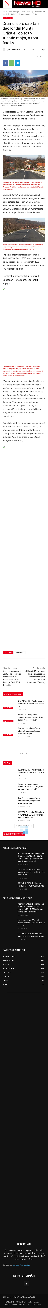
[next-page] (8, 741)
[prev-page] (4, 741)
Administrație (14, 12)
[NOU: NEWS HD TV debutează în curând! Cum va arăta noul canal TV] (9, 704)
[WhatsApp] (11, 63)
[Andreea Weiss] (4, 49)
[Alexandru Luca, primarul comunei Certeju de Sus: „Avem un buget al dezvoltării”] (9, 717)
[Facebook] (5, 63)
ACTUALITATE (8, 708)
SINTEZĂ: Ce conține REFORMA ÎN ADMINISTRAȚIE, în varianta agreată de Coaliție (31, 815)
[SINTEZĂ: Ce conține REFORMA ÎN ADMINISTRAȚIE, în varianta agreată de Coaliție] (9, 815)
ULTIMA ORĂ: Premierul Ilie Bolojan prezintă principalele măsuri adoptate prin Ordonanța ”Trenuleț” (35, 677)
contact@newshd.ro (21, 1265)
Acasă (5, 12)
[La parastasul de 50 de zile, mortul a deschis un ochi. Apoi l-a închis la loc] (9, 872)
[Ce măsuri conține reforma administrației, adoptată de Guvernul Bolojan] (9, 731)
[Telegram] (17, 63)
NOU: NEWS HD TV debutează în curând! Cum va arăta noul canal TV (31, 703)
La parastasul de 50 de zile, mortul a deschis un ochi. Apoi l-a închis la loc (31, 872)
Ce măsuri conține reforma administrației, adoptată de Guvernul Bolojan (29, 731)
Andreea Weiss (14, 50)
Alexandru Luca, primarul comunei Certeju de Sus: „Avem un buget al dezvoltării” (31, 717)
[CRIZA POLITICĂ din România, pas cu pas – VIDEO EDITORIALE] (9, 886)
